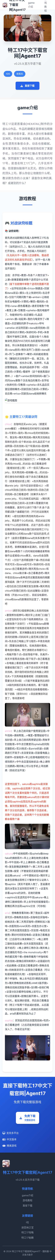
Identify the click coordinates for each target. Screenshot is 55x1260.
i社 (27, 1222)
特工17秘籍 (27, 1237)
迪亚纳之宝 (27, 1227)
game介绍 (27, 1195)
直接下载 (30, 85)
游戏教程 (27, 1200)
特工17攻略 (27, 1232)
